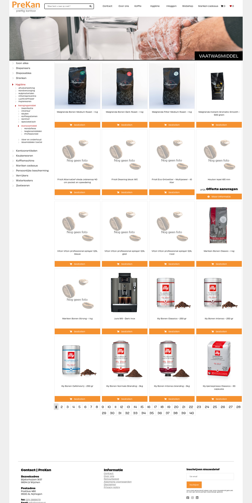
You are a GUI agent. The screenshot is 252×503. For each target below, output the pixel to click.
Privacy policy (112, 487)
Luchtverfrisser (26, 99)
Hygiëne (155, 6)
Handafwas (30, 128)
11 (115, 407)
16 (148, 407)
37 (167, 413)
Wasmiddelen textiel (31, 142)
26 (223, 407)
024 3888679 (33, 499)
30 (112, 413)
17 (155, 407)
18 (162, 407)
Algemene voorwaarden (118, 481)
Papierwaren (24, 101)
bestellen (79, 124)
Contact (107, 6)
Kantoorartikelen (26, 150)
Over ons (124, 6)
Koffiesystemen (29, 116)
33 (135, 413)
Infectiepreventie (27, 96)
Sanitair (25, 119)
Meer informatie (221, 196)
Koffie (137, 6)
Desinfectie (27, 108)
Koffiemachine (24, 160)
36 (160, 413)
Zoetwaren (22, 185)
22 (191, 407)
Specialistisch (28, 122)
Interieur (25, 111)
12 (121, 407)
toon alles (21, 63)
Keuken (25, 114)
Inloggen (171, 6)
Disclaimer (110, 484)
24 (207, 407)
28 (238, 407)
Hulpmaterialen (26, 93)
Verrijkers (21, 175)
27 (231, 407)
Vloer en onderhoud (31, 139)
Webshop (187, 6)
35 (151, 413)
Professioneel (31, 134)
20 (176, 407)
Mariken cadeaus (208, 6)
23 (199, 407)
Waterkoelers (24, 180)
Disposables (23, 72)
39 (183, 413)
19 (168, 407)
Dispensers (22, 67)
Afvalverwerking (26, 88)
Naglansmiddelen (33, 131)
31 (119, 413)
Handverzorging (26, 90)
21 (183, 407)
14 (135, 407)
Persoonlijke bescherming (32, 170)
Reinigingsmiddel (27, 105)
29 (104, 413)
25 (215, 407)
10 (109, 407)
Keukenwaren (24, 155)
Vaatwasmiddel (29, 126)
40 (191, 413)
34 (143, 413)
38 (175, 413)
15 (142, 407)
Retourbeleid (111, 478)
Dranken (20, 77)
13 (128, 407)
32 (127, 413)
